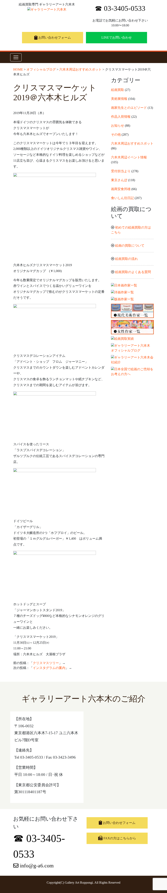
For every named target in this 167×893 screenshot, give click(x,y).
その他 (116, 134)
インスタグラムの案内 (49, 668)
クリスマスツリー (46, 663)
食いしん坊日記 (122, 198)
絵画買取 (117, 89)
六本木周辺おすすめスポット (80, 69)
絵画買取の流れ (126, 258)
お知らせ (117, 125)
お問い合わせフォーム (54, 37)
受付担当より (121, 171)
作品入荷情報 (121, 116)
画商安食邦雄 (121, 189)
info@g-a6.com (36, 866)
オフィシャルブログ (41, 69)
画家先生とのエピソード (129, 107)
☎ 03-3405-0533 (120, 8)
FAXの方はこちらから (119, 838)
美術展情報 (119, 98)
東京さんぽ (119, 180)
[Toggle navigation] (16, 57)
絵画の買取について (129, 245)
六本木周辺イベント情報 (129, 157)
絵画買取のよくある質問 (133, 272)
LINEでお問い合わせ (116, 37)
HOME (18, 69)
